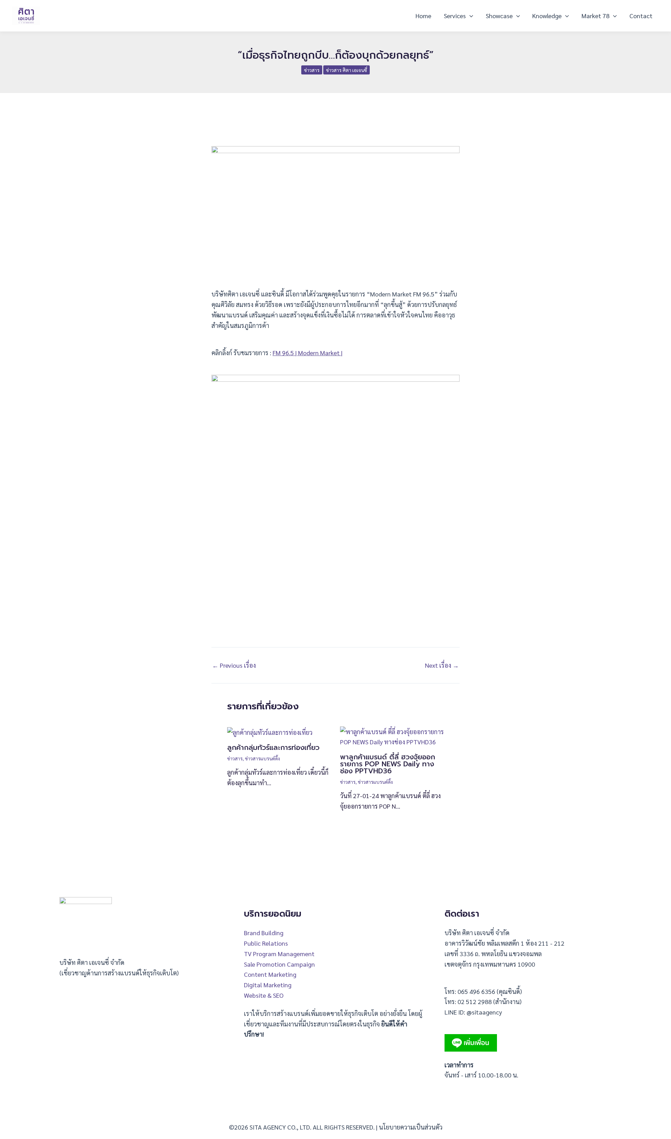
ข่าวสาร (311, 70)
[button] (469, 16)
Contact (640, 16)
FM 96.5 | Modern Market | (307, 353)
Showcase (499, 16)
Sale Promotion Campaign (279, 964)
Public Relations (266, 943)
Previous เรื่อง (234, 665)
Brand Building (263, 933)
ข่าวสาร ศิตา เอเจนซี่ (346, 70)
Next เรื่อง (442, 665)
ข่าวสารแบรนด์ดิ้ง (262, 758)
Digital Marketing (267, 985)
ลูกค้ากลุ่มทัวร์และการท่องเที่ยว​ (273, 747)
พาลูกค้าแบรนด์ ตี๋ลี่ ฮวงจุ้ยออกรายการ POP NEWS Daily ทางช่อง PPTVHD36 (387, 764)
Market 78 (595, 16)
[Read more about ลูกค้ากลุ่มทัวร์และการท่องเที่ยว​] (269, 732)
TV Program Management (279, 954)
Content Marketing (270, 974)
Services (455, 16)
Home (423, 16)
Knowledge (547, 16)
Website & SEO (263, 995)
